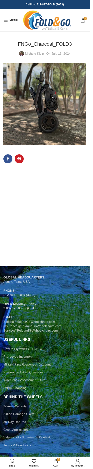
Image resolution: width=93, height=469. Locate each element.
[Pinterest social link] (19, 158)
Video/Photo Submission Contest (26, 437)
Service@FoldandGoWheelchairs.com (30, 330)
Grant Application (15, 429)
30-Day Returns (14, 422)
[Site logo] (47, 20)
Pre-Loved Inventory (18, 356)
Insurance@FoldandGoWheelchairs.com (32, 326)
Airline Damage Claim (18, 414)
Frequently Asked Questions (23, 372)
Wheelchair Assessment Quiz (24, 380)
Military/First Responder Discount (27, 364)
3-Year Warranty (15, 406)
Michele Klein (34, 53)
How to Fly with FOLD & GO (23, 349)
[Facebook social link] (7, 158)
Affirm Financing (15, 388)
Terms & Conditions (17, 445)
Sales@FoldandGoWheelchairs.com (29, 321)
